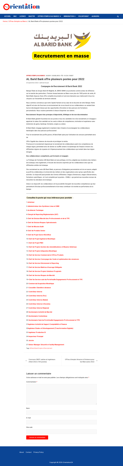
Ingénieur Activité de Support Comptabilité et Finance (47, 324)
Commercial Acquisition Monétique (41, 283)
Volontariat (83, 16)
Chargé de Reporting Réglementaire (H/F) (43, 214)
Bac (15, 16)
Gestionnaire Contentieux (38, 316)
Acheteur (31, 202)
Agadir (48, 75)
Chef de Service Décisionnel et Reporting (44, 263)
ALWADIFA (95, 16)
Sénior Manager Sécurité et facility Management (46, 345)
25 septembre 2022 (32, 83)
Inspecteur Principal (36, 336)
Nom (28, 408)
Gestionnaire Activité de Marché (40, 312)
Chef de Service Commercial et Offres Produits (46, 255)
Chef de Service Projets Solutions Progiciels (45, 271)
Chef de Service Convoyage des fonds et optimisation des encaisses (54, 259)
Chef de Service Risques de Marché (42, 275)
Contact (29, 452)
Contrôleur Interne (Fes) (37, 296)
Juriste (31, 340)
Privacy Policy (38, 452)
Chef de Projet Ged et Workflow (39, 235)
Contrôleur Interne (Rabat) (38, 300)
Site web (29, 427)
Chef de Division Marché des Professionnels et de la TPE (48, 218)
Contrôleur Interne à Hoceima (39, 304)
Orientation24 (68, 462)
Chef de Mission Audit (36, 227)
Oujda (66, 75)
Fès (62, 75)
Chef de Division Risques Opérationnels (42, 222)
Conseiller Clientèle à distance (40, 288)
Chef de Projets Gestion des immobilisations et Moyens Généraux (53, 247)
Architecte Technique (35, 210)
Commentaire (31, 382)
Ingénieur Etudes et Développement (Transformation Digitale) (50, 328)
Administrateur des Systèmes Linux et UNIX (43, 206)
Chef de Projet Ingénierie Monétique (42, 239)
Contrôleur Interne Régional (39, 308)
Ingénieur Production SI (37, 332)
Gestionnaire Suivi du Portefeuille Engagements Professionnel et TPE (54, 320)
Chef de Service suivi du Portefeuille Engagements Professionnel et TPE (55, 279)
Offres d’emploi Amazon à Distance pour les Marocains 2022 (79, 360)
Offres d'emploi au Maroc (35, 75)
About (21, 452)
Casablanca (55, 75)
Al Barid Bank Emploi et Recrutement (41, 348)
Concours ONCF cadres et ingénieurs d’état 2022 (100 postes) (42, 360)
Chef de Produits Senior (36, 231)
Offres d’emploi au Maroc (48, 16)
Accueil (7, 16)
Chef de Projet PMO (36, 243)
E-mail (28, 418)
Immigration (69, 16)
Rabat (71, 75)
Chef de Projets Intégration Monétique (43, 251)
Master (32, 16)
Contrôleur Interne (35, 292)
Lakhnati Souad (44, 83)
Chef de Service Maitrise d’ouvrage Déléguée (45, 267)
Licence (23, 16)
